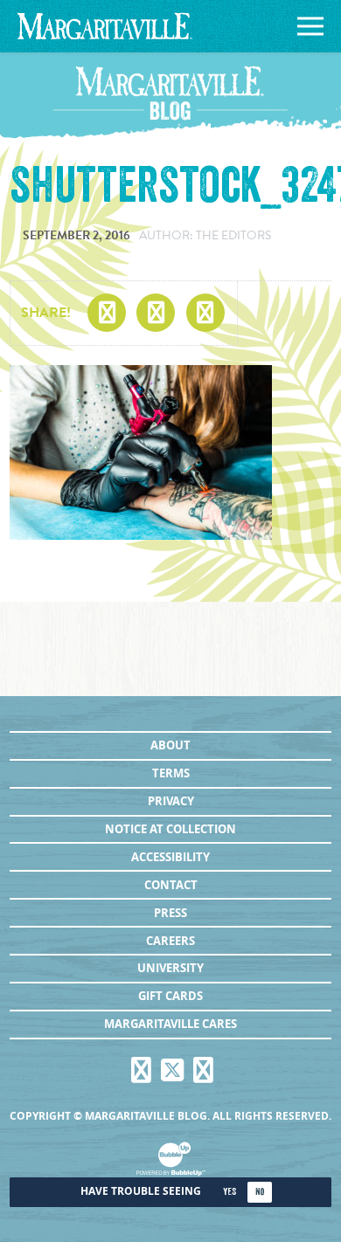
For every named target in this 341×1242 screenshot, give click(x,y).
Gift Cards (170, 996)
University (170, 968)
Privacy (171, 801)
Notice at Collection (170, 829)
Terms (171, 773)
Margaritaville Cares (170, 1024)
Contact (171, 885)
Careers (170, 941)
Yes (229, 1192)
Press (170, 913)
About (170, 745)
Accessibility (170, 857)
